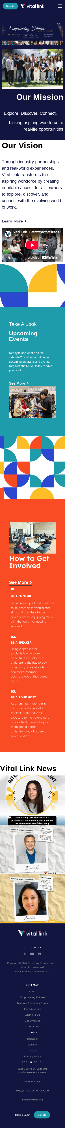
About (32, 991)
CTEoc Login (22, 1114)
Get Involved (32, 1020)
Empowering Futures (32, 997)
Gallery (32, 1044)
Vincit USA (43, 971)
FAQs (32, 1050)
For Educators (32, 1008)
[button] (60, 6)
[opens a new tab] (26, 953)
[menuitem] (10, 6)
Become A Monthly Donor (32, 1002)
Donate (10, 6)
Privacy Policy (32, 1056)
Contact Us (32, 1026)
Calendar (32, 1038)
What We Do (32, 1014)
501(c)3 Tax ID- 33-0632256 (32, 1090)
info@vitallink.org (32, 1099)
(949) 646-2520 (33, 1081)
